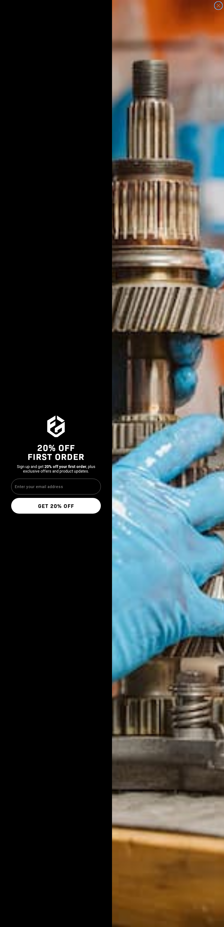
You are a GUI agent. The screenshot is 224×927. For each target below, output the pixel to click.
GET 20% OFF (56, 505)
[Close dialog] (218, 5)
